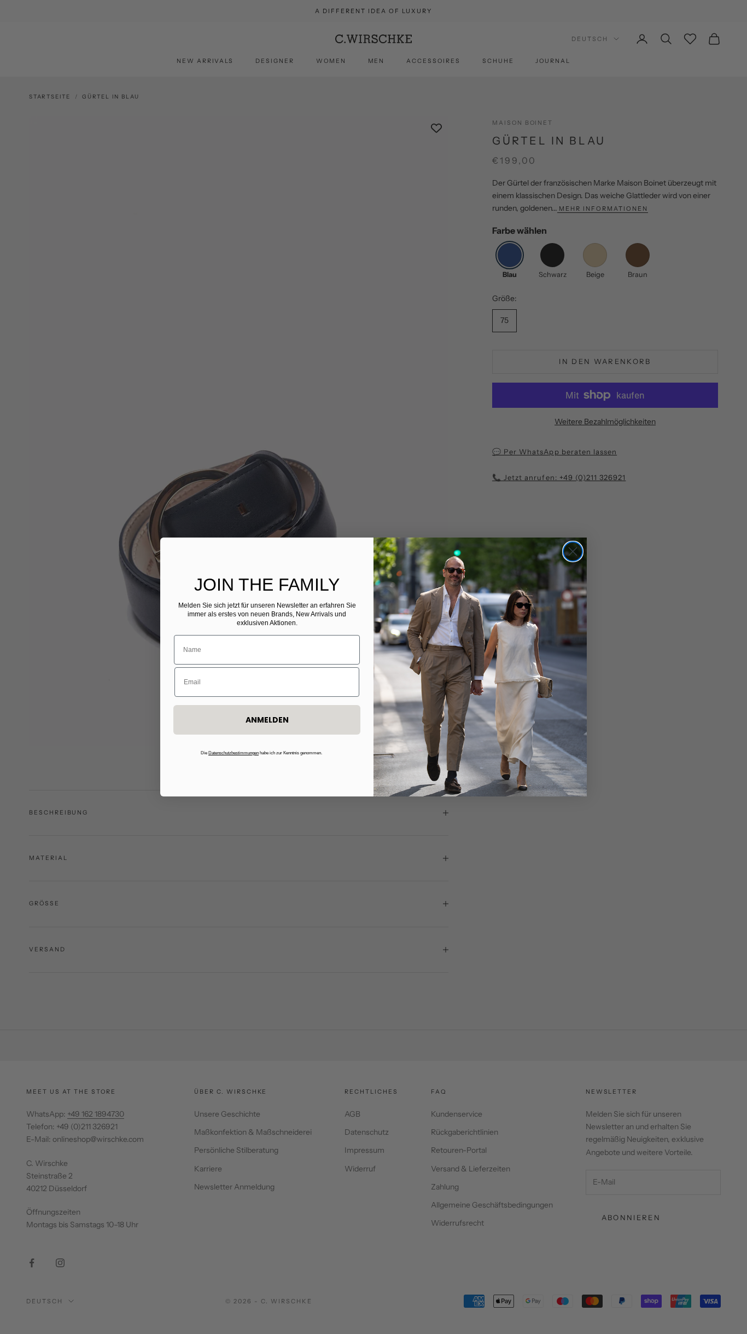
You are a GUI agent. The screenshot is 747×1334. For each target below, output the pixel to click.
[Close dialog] (572, 551)
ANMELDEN (267, 719)
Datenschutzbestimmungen (233, 752)
